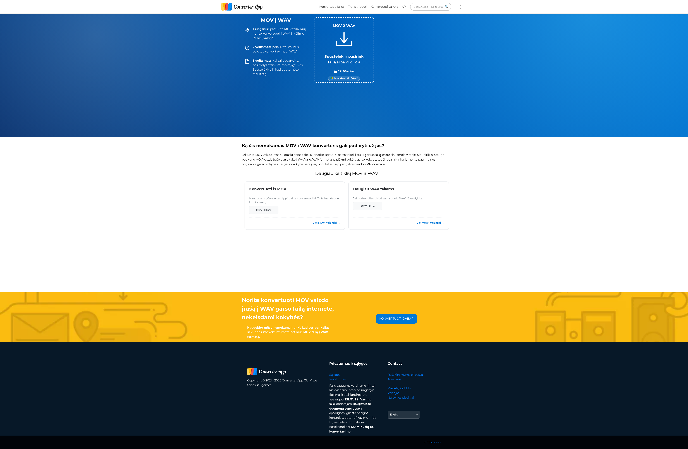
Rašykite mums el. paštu (405, 374)
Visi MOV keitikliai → (326, 222)
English (394, 414)
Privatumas (337, 379)
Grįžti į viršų (432, 442)
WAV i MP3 (368, 205)
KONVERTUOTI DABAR (396, 318)
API (404, 6)
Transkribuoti (357, 6)
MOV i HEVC (263, 210)
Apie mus (394, 379)
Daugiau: (460, 6)
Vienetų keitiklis (399, 388)
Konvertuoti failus (332, 6)
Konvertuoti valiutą (384, 6)
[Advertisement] (344, 264)
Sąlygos (334, 374)
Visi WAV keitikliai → (430, 222)
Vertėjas (393, 393)
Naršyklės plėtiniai (401, 397)
